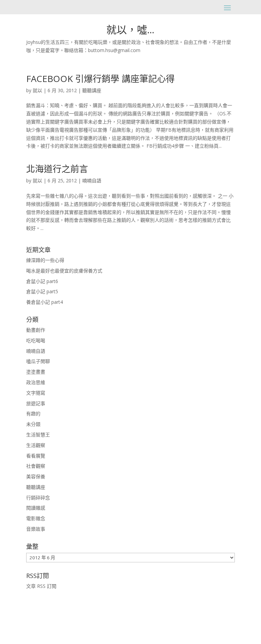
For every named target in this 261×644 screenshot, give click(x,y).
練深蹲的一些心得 (45, 260)
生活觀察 (35, 445)
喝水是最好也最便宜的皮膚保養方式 (64, 270)
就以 (37, 90)
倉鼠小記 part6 (42, 281)
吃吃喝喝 (35, 340)
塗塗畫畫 (35, 371)
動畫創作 (35, 330)
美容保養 (35, 476)
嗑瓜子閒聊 (38, 361)
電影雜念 (35, 518)
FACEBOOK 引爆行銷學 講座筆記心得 (100, 78)
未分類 (33, 424)
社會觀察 (35, 466)
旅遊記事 (35, 403)
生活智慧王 (38, 434)
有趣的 (33, 413)
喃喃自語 (91, 180)
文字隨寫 (35, 393)
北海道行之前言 (57, 169)
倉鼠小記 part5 (42, 291)
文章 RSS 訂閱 (41, 586)
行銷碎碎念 (38, 497)
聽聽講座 (91, 90)
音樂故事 (35, 529)
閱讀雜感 (35, 508)
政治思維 (35, 382)
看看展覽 (35, 455)
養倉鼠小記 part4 (44, 302)
